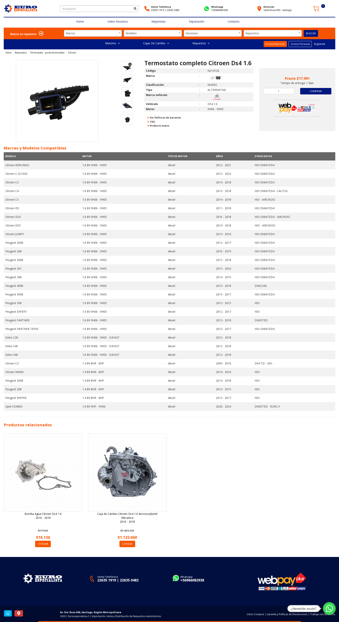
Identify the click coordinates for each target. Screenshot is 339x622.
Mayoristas (158, 21)
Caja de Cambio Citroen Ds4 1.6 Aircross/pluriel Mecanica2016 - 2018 (127, 517)
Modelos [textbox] (131, 33)
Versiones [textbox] (192, 33)
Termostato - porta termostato (47, 52)
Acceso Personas (300, 44)
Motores (111, 43)
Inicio (9, 52)
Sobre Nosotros (118, 21)
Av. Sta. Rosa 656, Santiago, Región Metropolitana (90, 612)
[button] (10, 106)
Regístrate (319, 44)
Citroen (72, 52)
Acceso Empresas (275, 44)
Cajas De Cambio (154, 43)
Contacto (234, 21)
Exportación (196, 21)
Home (80, 21)
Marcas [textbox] (70, 33)
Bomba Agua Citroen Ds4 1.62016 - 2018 (43, 516)
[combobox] (93, 33)
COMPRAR (316, 91)
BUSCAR (311, 33)
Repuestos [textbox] (252, 33)
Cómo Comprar (255, 614)
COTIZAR (43, 544)
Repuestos (199, 43)
